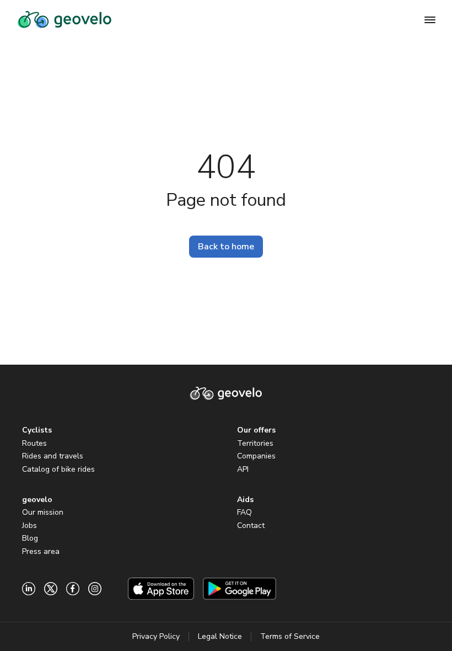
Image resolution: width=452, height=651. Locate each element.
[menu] (430, 20)
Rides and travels (52, 456)
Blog (30, 538)
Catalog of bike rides (58, 469)
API (243, 469)
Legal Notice (220, 636)
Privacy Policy (156, 636)
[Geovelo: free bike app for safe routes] (64, 20)
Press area (41, 551)
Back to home (226, 247)
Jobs (29, 525)
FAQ (244, 512)
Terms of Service (290, 636)
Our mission (42, 512)
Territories (255, 443)
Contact (251, 525)
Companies (256, 456)
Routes (34, 443)
